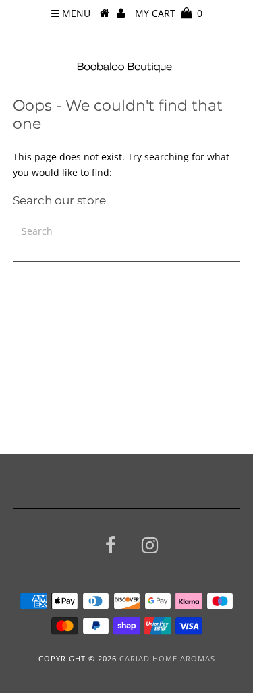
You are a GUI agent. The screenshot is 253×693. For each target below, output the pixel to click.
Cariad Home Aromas (167, 658)
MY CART (168, 13)
